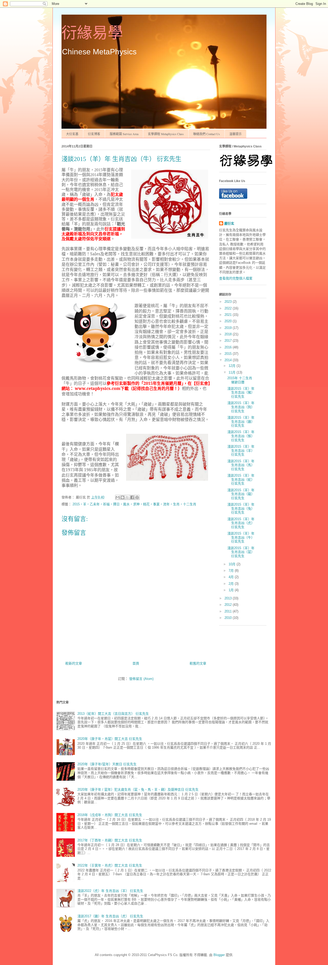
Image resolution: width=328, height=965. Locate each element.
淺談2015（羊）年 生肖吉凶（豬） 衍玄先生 (240, 392)
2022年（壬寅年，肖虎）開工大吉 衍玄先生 (109, 865)
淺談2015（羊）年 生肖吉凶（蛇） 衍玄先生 (240, 479)
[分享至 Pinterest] (137, 497)
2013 (228, 598)
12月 (233, 366)
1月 (232, 590)
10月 (233, 564)
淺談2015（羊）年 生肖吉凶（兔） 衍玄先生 (240, 508)
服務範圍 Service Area (124, 134)
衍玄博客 (94, 134)
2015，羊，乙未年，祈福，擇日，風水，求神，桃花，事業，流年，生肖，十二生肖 (134, 504)
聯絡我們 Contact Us (206, 134)
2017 (228, 341)
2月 (232, 584)
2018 (228, 334)
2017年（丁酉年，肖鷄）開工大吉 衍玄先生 (109, 840)
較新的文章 (73, 663)
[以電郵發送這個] (117, 497)
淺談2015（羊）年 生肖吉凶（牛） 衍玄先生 (240, 537)
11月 (233, 372)
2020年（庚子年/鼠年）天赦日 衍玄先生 (107, 764)
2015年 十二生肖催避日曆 (239, 380)
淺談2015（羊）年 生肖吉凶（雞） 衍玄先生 (240, 421)
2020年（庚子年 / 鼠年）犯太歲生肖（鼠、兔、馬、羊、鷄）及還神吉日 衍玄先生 (138, 789)
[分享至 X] (127, 497)
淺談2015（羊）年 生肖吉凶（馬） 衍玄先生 (240, 465)
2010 (228, 618)
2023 (228, 302)
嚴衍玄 (229, 223)
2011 (228, 611)
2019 (228, 328)
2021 (228, 315)
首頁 (135, 663)
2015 (228, 354)
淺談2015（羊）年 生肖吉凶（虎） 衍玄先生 (240, 523)
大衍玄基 (72, 134)
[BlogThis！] (122, 497)
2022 (228, 308)
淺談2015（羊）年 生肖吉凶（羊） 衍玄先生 (240, 450)
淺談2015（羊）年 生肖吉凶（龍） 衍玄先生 (240, 494)
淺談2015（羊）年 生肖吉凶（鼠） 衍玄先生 (240, 552)
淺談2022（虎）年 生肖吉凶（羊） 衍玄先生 (110, 891)
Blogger (219, 955)
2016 (228, 347)
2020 (228, 321)
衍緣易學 (92, 33)
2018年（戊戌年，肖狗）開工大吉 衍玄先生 (109, 815)
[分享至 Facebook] (132, 497)
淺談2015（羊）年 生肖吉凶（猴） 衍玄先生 (240, 436)
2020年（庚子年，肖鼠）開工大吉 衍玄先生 (109, 739)
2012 (228, 605)
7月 (232, 570)
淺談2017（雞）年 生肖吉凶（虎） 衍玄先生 (110, 916)
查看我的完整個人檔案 (235, 278)
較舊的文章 (198, 663)
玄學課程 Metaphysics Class (166, 134)
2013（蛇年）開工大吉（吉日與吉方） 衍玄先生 (113, 714)
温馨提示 (235, 134)
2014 (228, 360)
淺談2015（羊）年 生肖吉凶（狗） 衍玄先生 (240, 407)
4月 (232, 577)
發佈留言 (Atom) (141, 679)
